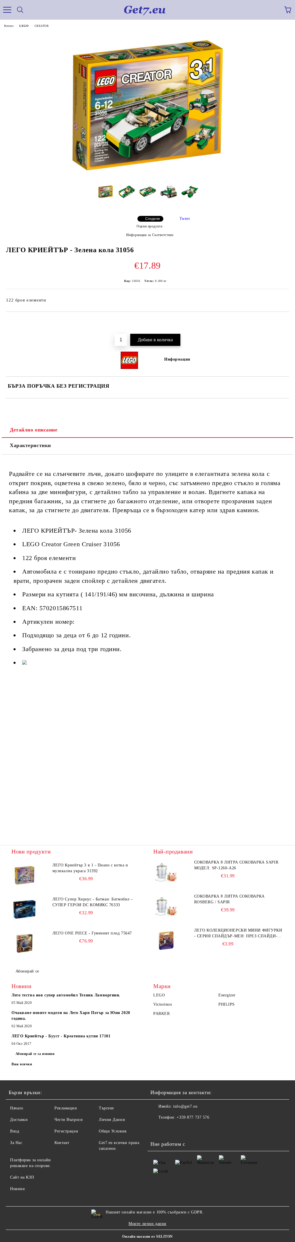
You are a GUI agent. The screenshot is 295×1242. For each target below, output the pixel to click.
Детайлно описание (34, 430)
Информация (177, 359)
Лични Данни (112, 1119)
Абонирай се (27, 971)
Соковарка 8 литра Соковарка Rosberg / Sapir (229, 899)
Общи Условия (112, 1131)
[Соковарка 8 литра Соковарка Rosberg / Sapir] (166, 906)
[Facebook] (157, 1129)
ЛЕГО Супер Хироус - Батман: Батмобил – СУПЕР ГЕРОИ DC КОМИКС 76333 (92, 902)
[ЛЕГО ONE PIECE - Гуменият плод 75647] (24, 943)
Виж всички (22, 1064)
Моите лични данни (147, 1224)
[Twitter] (170, 1129)
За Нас (16, 1143)
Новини (17, 1189)
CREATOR (42, 25)
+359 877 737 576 (193, 1117)
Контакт (61, 1143)
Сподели (152, 219)
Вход (14, 1131)
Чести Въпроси (68, 1119)
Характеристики (30, 445)
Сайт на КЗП (22, 1177)
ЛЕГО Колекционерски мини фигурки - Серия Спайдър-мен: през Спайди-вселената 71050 (238, 933)
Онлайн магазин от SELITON (147, 1237)
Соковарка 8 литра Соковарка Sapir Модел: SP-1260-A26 (236, 865)
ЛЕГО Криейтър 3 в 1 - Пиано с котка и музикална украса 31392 (90, 868)
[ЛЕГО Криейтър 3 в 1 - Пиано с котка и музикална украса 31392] (24, 875)
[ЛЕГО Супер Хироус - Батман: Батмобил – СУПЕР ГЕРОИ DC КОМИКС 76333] (24, 909)
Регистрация (66, 1131)
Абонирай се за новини (35, 1054)
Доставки (19, 1119)
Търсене (106, 1108)
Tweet (184, 218)
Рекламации (65, 1108)
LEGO (24, 25)
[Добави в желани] (281, 321)
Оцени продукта (149, 226)
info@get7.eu (185, 1106)
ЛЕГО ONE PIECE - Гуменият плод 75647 (92, 933)
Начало (9, 25)
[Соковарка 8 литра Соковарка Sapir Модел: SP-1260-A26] (166, 872)
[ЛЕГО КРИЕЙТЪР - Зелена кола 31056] (147, 178)
